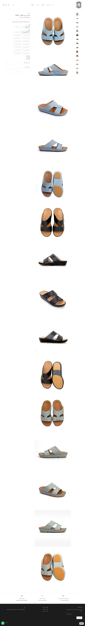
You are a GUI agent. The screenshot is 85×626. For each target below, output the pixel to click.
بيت (53, 4)
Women (32, 4)
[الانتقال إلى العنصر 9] (77, 47)
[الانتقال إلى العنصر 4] (77, 26)
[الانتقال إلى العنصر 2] (77, 18)
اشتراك (79, 617)
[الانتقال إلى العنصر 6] (77, 35)
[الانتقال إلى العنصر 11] (77, 55)
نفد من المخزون (18, 71)
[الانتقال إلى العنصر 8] (77, 43)
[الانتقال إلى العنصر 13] (77, 64)
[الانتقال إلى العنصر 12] (77, 60)
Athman (28, 13)
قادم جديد (37, 4)
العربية (13, 4)
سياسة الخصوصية (45, 611)
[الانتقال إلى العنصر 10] (77, 51)
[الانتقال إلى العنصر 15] (77, 72)
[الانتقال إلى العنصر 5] (77, 30)
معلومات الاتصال (45, 607)
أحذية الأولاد (43, 4)
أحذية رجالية (48, 4)
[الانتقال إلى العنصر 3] (77, 22)
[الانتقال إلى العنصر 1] (77, 14)
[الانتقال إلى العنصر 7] (77, 39)
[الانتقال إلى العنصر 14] (77, 68)
